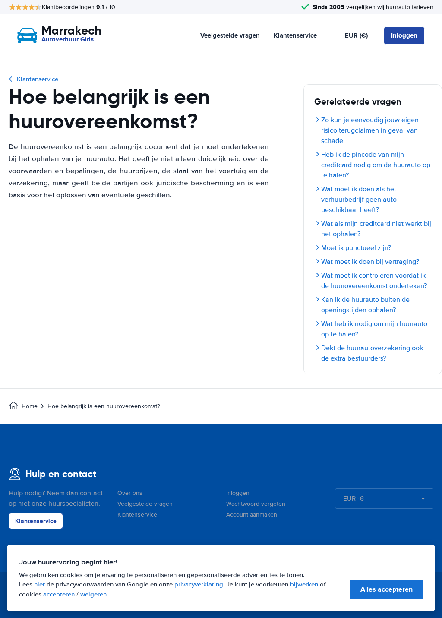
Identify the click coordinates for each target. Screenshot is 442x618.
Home (30, 406)
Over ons (129, 493)
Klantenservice (295, 35)
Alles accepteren (386, 589)
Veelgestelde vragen (230, 35)
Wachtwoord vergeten (255, 503)
